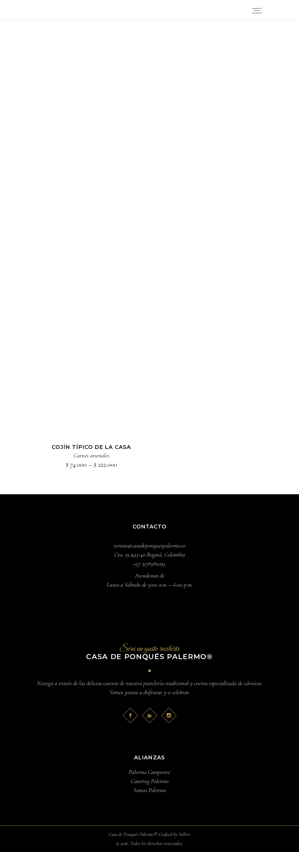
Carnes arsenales (91, 455)
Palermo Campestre (149, 772)
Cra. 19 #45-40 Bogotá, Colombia (149, 554)
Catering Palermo (149, 781)
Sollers (184, 834)
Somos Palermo (149, 790)
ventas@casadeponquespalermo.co (149, 545)
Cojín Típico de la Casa (91, 447)
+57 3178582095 (149, 563)
